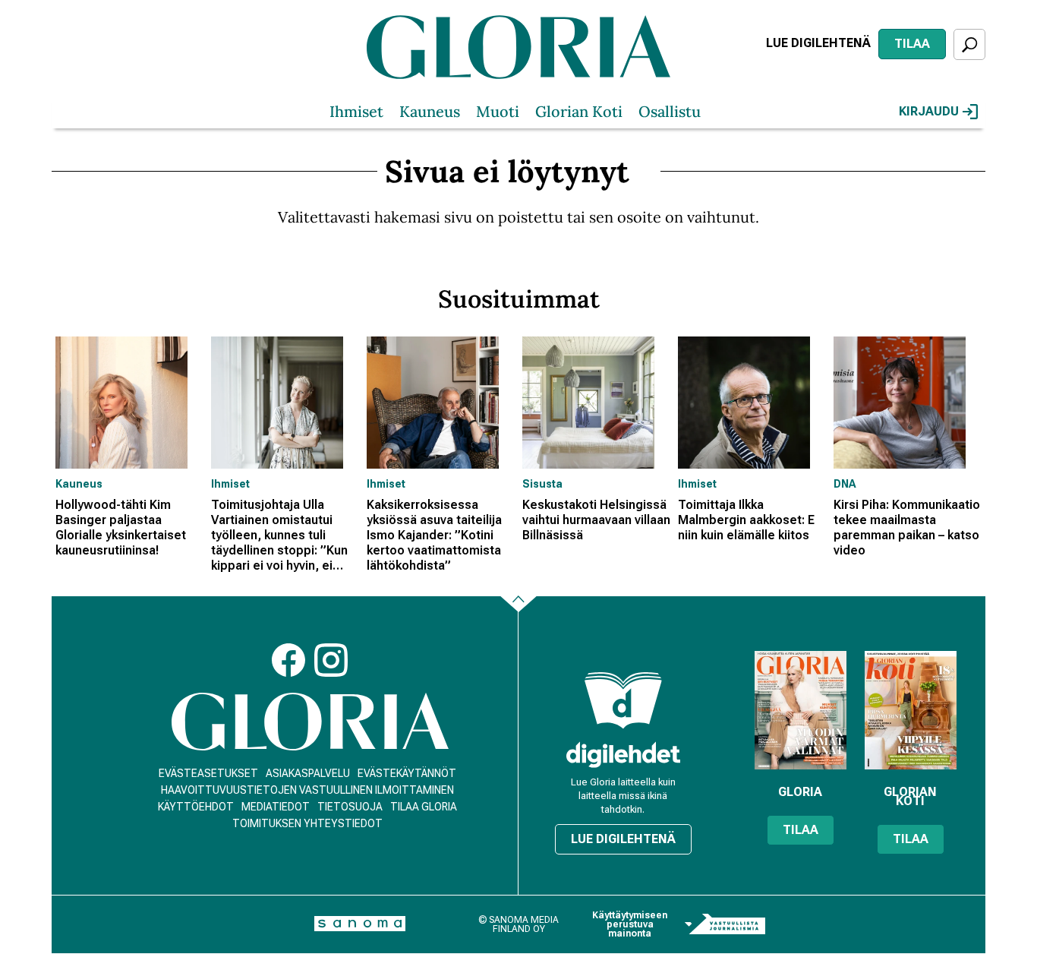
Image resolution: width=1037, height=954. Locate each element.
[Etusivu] (310, 722)
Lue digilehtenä (818, 43)
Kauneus (429, 111)
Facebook (288, 660)
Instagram (331, 660)
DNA (845, 484)
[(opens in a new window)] (623, 754)
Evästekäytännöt (407, 773)
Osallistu (669, 111)
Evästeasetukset (208, 773)
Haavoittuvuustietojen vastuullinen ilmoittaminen (307, 790)
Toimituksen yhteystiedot (307, 823)
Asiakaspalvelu (308, 773)
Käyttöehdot (196, 807)
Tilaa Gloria (423, 807)
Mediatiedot (275, 807)
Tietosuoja (350, 807)
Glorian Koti (579, 111)
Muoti (497, 111)
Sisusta (542, 484)
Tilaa (912, 43)
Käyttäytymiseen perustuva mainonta (629, 924)
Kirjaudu (929, 111)
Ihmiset (356, 111)
